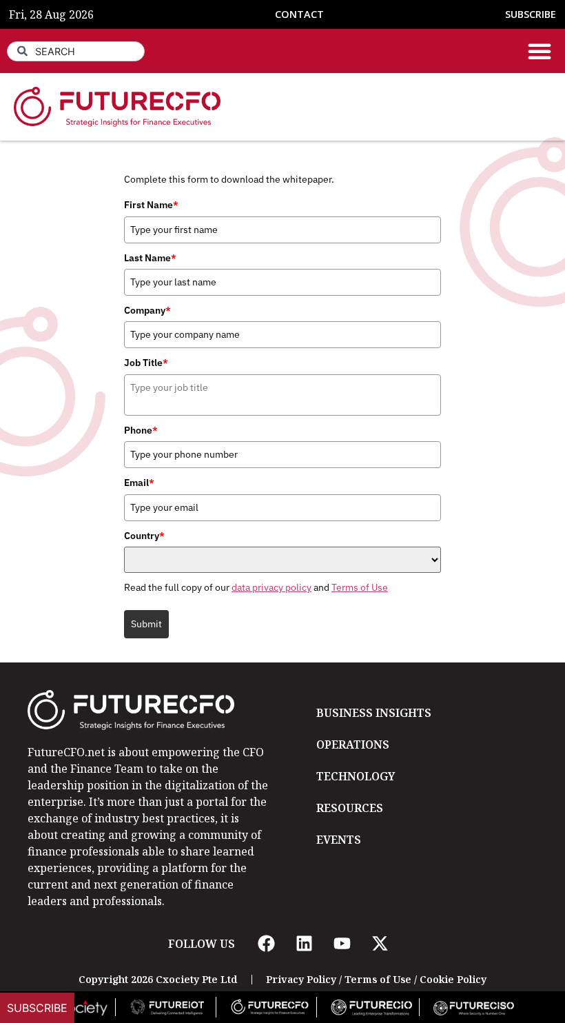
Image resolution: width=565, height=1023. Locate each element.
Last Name (150, 258)
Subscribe (37, 1008)
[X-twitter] (379, 943)
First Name (151, 205)
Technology (355, 776)
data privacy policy (271, 587)
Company (147, 310)
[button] (539, 51)
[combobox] (76, 51)
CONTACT (299, 14)
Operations (352, 744)
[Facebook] (266, 943)
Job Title (146, 362)
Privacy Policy (301, 979)
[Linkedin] (304, 943)
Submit (146, 624)
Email (139, 482)
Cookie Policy (453, 979)
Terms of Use (359, 587)
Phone (141, 430)
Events (338, 839)
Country (144, 535)
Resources (349, 808)
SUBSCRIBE (530, 14)
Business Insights (373, 712)
